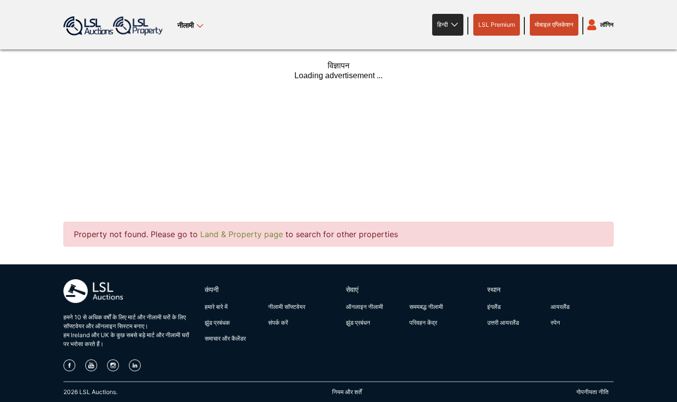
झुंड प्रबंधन (358, 322)
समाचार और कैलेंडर (225, 338)
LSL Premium (496, 24)
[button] (447, 25)
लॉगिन (607, 24)
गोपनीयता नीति (592, 392)
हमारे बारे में (216, 306)
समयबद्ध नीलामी (426, 306)
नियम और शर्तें (347, 392)
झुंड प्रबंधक (217, 322)
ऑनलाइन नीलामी (364, 306)
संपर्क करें (278, 322)
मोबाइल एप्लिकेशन (554, 24)
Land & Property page (241, 234)
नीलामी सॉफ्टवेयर (286, 306)
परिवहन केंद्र (423, 322)
